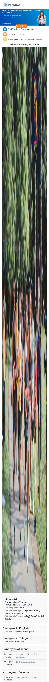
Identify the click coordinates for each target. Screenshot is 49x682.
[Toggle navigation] (44, 5)
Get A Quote (21, 26)
